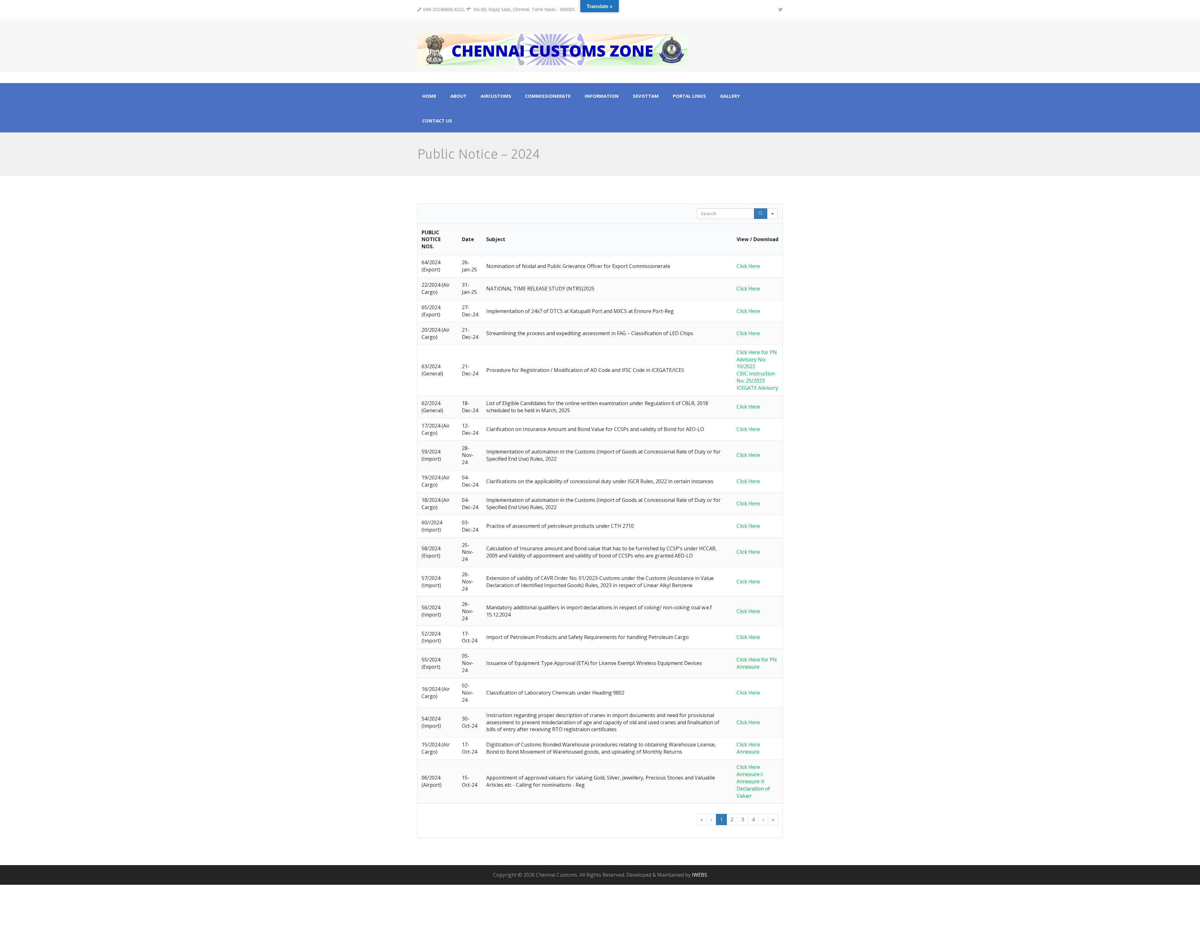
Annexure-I (750, 774)
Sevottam (646, 96)
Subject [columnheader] (495, 239)
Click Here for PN (757, 352)
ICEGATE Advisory (757, 387)
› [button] (763, 819)
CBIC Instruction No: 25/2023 (756, 377)
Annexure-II (750, 781)
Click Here (748, 266)
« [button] (701, 819)
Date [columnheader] (468, 239)
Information (602, 96)
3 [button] (742, 819)
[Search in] (772, 213)
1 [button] (721, 819)
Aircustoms (496, 96)
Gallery (730, 96)
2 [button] (732, 819)
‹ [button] (711, 819)
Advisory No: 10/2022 (751, 363)
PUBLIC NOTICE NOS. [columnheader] (431, 239)
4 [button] (753, 819)
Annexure (748, 666)
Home (429, 96)
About (458, 96)
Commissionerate (548, 96)
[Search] (760, 213)
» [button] (773, 819)
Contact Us (437, 121)
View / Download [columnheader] (757, 239)
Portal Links (689, 96)
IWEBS (699, 874)
